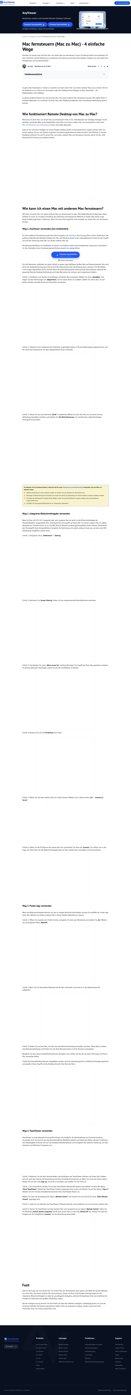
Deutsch (10, 1346)
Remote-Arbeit (63, 1355)
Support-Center (119, 1348)
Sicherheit (118, 1362)
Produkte (32, 3)
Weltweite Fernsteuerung (66, 1362)
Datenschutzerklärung (104, 1390)
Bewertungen (119, 1358)
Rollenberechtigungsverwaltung (94, 1362)
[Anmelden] (65, 314)
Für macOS (39, 1355)
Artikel (117, 1355)
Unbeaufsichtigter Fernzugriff (93, 1344)
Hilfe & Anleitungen (121, 1351)
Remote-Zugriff (63, 1348)
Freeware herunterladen (33, 24)
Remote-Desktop (63, 1344)
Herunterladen (123, 3)
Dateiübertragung (90, 1351)
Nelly (31, 66)
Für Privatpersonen (41, 1344)
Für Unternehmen (41, 1348)
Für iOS (38, 1358)
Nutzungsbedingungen (120, 1390)
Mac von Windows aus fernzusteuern (36, 125)
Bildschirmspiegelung (91, 1348)
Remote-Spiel (62, 1358)
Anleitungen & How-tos (34, 36)
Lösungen (45, 3)
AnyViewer (25, 36)
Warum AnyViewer (120, 1369)
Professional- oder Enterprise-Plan (73, 487)
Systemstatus (119, 1365)
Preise (72, 3)
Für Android (39, 1362)
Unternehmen (83, 3)
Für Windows (40, 1351)
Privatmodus (88, 1355)
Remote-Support (63, 1351)
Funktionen (59, 3)
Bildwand (87, 1358)
